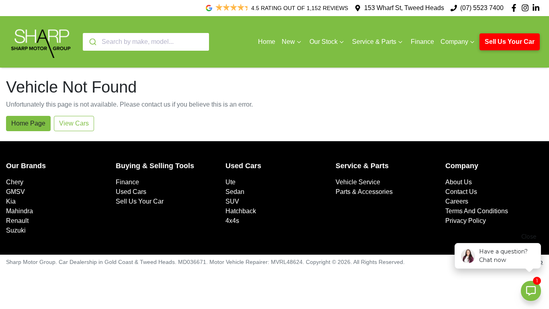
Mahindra (19, 211)
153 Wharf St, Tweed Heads (404, 7)
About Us (458, 182)
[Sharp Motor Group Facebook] (515, 8)
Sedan (234, 191)
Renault (17, 220)
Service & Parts (374, 41)
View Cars (74, 123)
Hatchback (240, 211)
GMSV (15, 191)
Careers (456, 201)
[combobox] (146, 42)
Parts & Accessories (364, 191)
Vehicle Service (358, 182)
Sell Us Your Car (510, 41)
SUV (232, 201)
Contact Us (461, 191)
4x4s (232, 220)
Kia (11, 201)
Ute (230, 182)
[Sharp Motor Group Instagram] (526, 8)
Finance (422, 41)
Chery (14, 182)
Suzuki (16, 230)
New (288, 41)
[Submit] (92, 42)
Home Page (28, 123)
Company (454, 41)
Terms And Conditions (476, 211)
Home (266, 41)
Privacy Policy (465, 220)
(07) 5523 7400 (482, 7)
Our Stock (323, 41)
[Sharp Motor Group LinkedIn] (537, 8)
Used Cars (131, 191)
